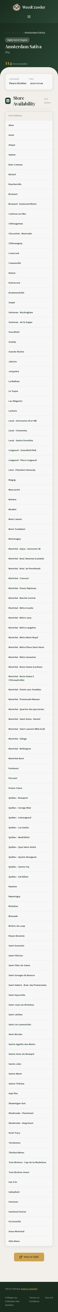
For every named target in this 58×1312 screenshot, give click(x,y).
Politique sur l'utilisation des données (12, 1301)
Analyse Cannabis (29, 1289)
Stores (18, 32)
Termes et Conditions (34, 1299)
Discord (49, 1297)
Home (8, 32)
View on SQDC (31, 1257)
